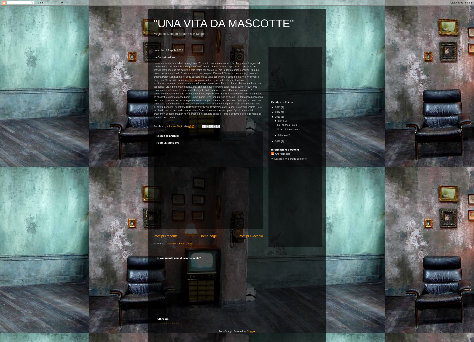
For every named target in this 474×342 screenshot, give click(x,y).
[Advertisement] (294, 73)
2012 (278, 141)
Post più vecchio (251, 236)
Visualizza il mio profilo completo (289, 158)
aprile (281, 120)
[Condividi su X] (211, 126)
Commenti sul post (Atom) (179, 243)
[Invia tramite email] (204, 126)
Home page (208, 236)
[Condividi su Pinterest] (218, 126)
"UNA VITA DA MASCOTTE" (224, 23)
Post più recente (166, 236)
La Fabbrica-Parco (287, 125)
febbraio (282, 135)
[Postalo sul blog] (207, 126)
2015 (278, 107)
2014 (278, 112)
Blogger (251, 331)
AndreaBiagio (283, 153)
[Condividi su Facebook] (214, 126)
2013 (278, 116)
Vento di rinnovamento (289, 129)
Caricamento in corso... (169, 323)
